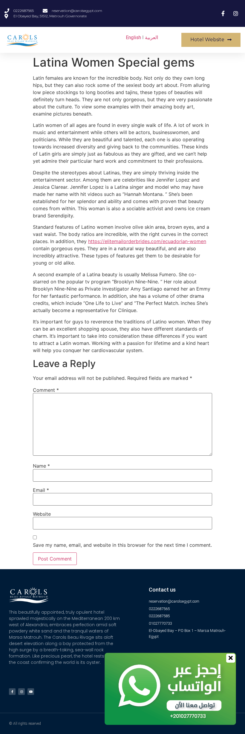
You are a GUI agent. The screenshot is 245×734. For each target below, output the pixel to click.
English (133, 37)
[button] (211, 40)
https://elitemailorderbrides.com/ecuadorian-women (147, 241)
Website (42, 514)
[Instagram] (21, 691)
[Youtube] (30, 691)
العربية (151, 37)
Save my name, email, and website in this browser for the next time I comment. (122, 545)
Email (41, 490)
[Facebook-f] (12, 691)
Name (41, 465)
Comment (46, 390)
